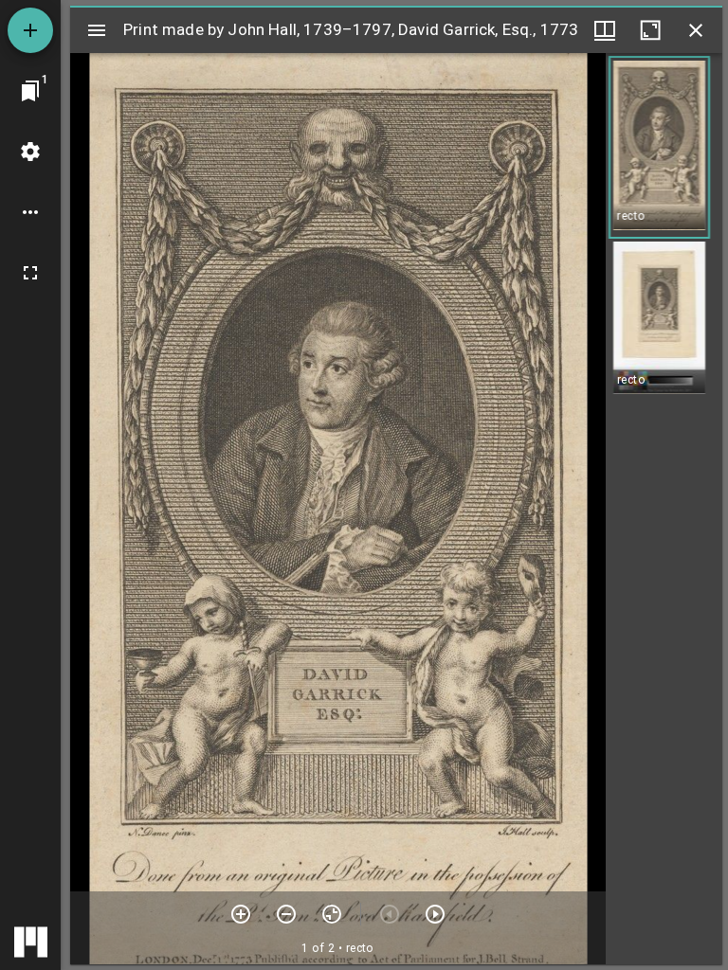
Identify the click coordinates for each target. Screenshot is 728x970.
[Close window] (696, 30)
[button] (659, 147)
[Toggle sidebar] (96, 30)
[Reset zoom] (332, 914)
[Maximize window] (650, 30)
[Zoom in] (241, 914)
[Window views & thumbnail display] (605, 30)
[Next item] (435, 914)
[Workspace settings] (30, 151)
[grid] (664, 508)
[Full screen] (30, 273)
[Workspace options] (30, 212)
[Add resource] (30, 30)
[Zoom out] (286, 914)
